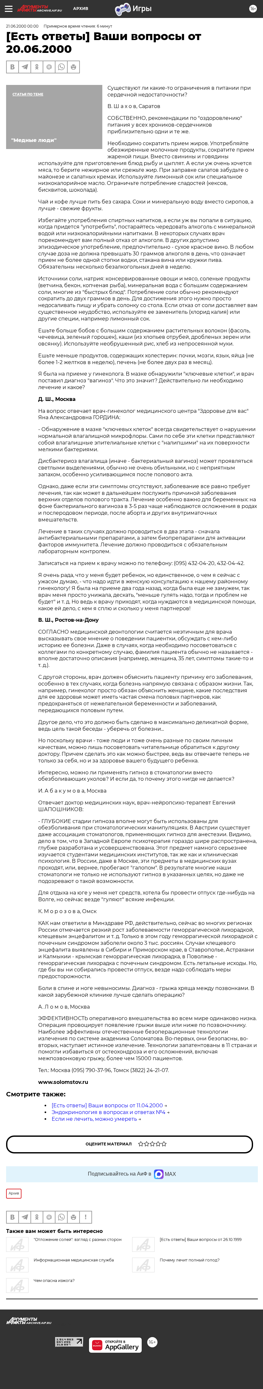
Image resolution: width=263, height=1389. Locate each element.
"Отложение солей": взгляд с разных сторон (78, 1239)
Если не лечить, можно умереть (94, 1119)
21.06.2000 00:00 (22, 26)
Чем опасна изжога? (54, 1280)
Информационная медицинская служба (74, 1260)
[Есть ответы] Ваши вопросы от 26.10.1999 (201, 1239)
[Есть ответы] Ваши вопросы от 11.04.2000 (107, 1105)
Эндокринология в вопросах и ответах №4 (108, 1112)
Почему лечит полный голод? (190, 1260)
